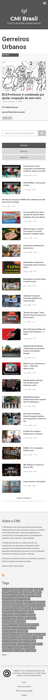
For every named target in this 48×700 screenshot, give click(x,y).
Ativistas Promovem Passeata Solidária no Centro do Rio (32, 298)
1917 (30, 589)
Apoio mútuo (30, 618)
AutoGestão (30, 650)
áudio (39, 644)
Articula (34, 625)
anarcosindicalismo (11, 609)
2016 (41, 589)
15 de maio (23, 589)
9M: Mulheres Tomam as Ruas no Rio (33, 466)
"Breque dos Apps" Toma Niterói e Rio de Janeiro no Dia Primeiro (34, 315)
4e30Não (6, 592)
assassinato (22, 631)
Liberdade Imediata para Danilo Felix (33, 247)
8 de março (28, 592)
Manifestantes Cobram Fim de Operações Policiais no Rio (33, 382)
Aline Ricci (41, 602)
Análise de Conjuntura (35, 605)
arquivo (24, 157)
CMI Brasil (24, 18)
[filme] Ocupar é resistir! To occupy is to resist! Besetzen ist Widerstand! (33, 231)
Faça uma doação (24, 686)
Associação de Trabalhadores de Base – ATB (20, 637)
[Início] (24, 11)
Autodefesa (19, 650)
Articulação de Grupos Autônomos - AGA (19, 628)
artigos (23, 151)
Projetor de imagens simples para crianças (32, 432)
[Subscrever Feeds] (24, 575)
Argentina (21, 621)
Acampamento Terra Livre (13, 596)
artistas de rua (9, 631)
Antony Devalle (9, 618)
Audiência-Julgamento (26, 644)
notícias (28, 145)
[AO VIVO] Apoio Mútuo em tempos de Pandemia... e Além (34, 331)
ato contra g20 (29, 641)
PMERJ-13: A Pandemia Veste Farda (33, 449)
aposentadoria (9, 621)
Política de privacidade (24, 691)
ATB (40, 637)
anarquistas (38, 609)
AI (28, 599)
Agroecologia (8, 599)
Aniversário (7, 612)
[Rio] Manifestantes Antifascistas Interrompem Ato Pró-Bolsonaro (34, 399)
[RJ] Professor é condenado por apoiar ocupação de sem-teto (23, 96)
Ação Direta (30, 596)
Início (24, 682)
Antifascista (20, 615)
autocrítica (7, 650)
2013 (35, 589)
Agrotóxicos (21, 599)
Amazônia (6, 605)
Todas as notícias (24, 498)
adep (38, 596)
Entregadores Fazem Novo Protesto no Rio (34, 280)
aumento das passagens (12, 647)
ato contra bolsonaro (12, 641)
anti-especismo (20, 612)
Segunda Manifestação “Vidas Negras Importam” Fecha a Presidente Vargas (34, 349)
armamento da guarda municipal (16, 625)
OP (20, 101)
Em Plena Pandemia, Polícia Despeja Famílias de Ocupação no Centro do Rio (34, 417)
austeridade (29, 647)
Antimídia (31, 615)
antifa (30, 612)
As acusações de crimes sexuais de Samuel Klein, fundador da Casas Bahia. (34, 214)
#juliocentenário (10, 589)
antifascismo (8, 615)
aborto (38, 592)
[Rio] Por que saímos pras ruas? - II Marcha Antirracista (34, 366)
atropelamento (9, 644)
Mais (4, 655)
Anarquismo (26, 609)
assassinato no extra (11, 634)
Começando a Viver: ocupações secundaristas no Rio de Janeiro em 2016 (34, 168)
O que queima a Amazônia (34, 482)
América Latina (18, 605)
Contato (24, 695)
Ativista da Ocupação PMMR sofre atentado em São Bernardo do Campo (23, 201)
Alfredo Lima (29, 602)
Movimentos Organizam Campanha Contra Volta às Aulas (34, 264)
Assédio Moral (39, 634)
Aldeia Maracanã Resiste (12, 602)
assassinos (26, 634)
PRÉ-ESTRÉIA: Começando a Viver (34, 184)
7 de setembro (16, 592)
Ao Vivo (20, 618)
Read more (7, 118)
